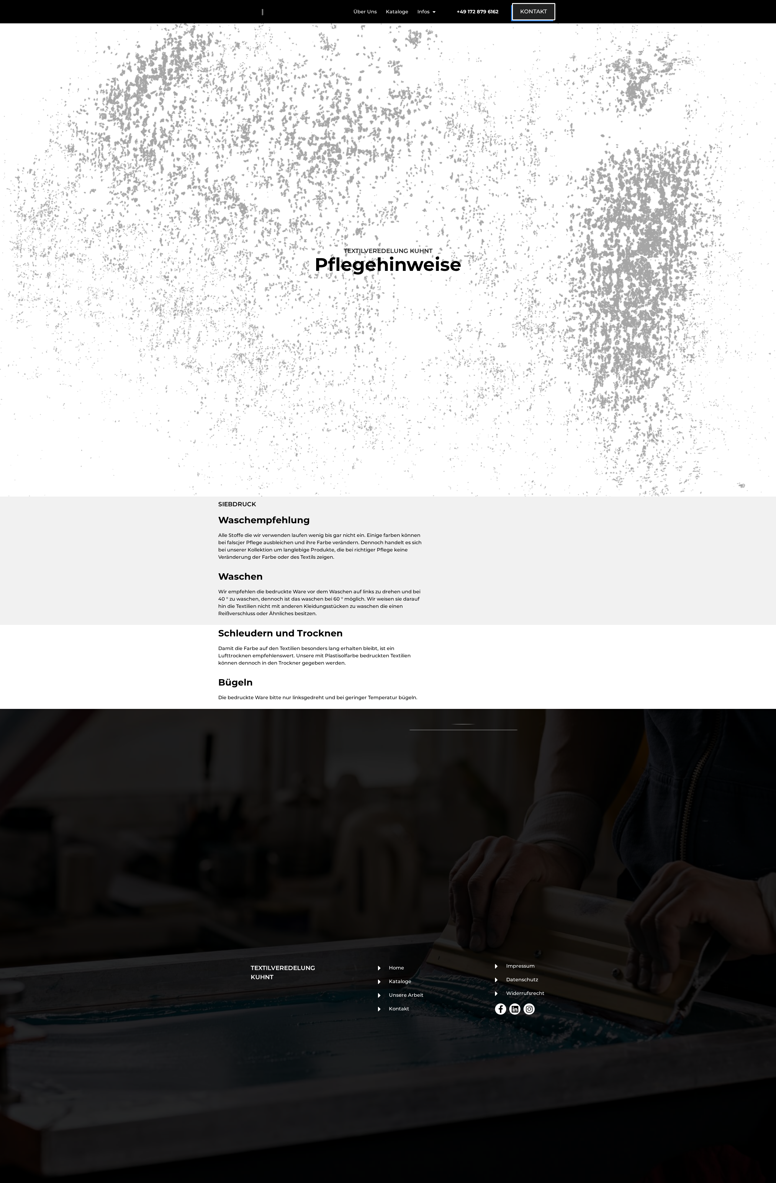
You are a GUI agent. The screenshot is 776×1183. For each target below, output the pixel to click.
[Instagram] (529, 1009)
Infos (423, 12)
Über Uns (365, 12)
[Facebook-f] (500, 1009)
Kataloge (397, 12)
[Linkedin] (514, 1009)
